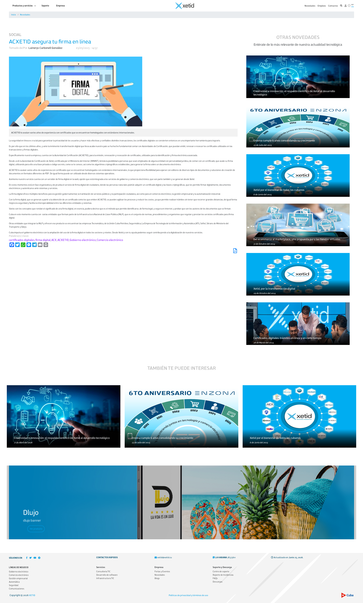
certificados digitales (22, 240)
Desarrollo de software (107, 575)
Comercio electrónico (110, 240)
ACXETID (63, 240)
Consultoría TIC (103, 571)
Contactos (333, 6)
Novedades (310, 6)
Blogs (157, 578)
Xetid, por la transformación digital (274, 288)
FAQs (215, 578)
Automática (14, 582)
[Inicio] (184, 6)
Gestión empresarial (18, 578)
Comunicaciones (16, 588)
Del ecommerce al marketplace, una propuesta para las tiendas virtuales (296, 239)
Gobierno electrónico (83, 240)
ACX (54, 240)
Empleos (322, 6)
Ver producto (36, 529)
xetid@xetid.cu (164, 557)
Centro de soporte (221, 571)
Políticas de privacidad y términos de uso (188, 595)
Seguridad (13, 585)
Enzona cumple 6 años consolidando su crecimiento (284, 140)
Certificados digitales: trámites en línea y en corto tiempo (287, 338)
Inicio (13, 14)
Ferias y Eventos (162, 571)
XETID (32, 595)
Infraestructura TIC (105, 578)
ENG (352, 7)
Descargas (217, 581)
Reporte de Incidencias (223, 575)
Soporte (45, 5)
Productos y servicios (22, 5)
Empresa (60, 5)
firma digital (42, 240)
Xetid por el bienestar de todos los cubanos (278, 190)
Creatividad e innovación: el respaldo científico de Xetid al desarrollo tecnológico (62, 438)
